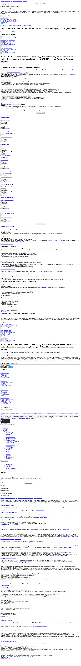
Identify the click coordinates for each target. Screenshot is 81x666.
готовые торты (4, 381)
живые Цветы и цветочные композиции (26, 70)
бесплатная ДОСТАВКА (6, 396)
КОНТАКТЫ (8, 466)
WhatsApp (21, 73)
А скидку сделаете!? (5, 519)
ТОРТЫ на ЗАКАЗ (10, 433)
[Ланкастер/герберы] (5, 146)
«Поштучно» (18, 507)
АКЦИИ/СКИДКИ (4, 460)
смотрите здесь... (37, 478)
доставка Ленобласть (5, 401)
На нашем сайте (4, 100)
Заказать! (3, 128)
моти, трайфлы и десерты (73, 69)
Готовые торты (11, 44)
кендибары (3, 383)
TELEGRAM (15, 418)
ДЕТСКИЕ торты (9, 434)
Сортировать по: (4, 115)
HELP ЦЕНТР (6, 429)
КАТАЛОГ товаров (5, 373)
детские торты (4, 375)
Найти (14, 31)
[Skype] (10, 367)
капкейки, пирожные (5, 379)
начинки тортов (4, 387)
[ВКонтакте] (1, 367)
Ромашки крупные (5, 117)
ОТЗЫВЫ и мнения (5, 392)
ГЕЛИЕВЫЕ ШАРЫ (10, 447)
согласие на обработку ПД (57, 413)
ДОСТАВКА (8, 455)
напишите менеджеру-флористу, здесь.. (26, 561)
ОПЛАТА (8, 456)
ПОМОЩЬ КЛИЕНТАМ (11, 468)
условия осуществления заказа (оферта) (28, 413)
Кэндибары (9, 48)
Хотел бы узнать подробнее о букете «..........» (11, 539)
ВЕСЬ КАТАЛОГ (9, 432)
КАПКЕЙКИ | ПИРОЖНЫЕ (12, 443)
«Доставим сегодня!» (27, 514)
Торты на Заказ (11, 36)
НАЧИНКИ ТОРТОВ (10, 440)
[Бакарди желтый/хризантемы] (7, 213)
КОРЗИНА (5, 430)
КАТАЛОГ (5, 428)
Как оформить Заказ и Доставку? (8, 558)
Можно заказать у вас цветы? (7, 505)
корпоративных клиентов (8, 104)
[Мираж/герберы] (4, 160)
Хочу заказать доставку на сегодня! (9, 512)
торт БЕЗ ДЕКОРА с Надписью (12, 441)
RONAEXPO (3, 418)
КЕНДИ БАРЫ (9, 446)
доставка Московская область (7, 399)
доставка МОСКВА (5, 398)
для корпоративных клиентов (13, 72)
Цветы (6, 51)
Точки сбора (61, 74)
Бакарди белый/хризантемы (7, 197)
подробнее (7, 128)
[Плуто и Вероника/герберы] (7, 186)
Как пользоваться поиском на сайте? (9, 630)
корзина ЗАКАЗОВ (5, 403)
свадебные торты (4, 378)
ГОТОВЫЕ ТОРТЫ (10, 442)
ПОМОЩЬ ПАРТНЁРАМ (11, 469)
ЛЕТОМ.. (3, 371)
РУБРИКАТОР (6, 431)
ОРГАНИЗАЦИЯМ (10, 457)
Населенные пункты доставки (7, 315)
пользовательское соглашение (44, 413)
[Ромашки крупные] (5, 120)
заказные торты (4, 374)
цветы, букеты (4, 391)
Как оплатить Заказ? (5, 587)
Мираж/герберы (4, 157)
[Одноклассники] (3, 367)
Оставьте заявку (4, 313)
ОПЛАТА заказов (4, 395)
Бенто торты (10, 43)
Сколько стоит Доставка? (6, 620)
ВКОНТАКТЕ (22, 418)
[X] (5, 367)
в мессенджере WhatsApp (6, 646)
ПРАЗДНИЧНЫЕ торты (11, 438)
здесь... (45, 655)
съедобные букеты (4, 390)
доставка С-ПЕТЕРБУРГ (6, 400)
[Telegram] (12, 367)
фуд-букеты (14, 70)
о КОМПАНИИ (9, 464)
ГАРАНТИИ (8, 458)
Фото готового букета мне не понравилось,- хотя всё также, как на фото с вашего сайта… (21, 531)
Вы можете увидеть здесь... (65, 536)
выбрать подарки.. (40, 112)
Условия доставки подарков (7, 244)
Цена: (2, 127)
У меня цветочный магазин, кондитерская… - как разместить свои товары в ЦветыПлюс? (21, 498)
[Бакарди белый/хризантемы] (7, 200)
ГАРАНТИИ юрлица (5, 394)
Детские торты (11, 40)
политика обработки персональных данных (10, 413)
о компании (3, 393)
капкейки (3, 70)
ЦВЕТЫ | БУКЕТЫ (10, 449)
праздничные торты (5, 377)
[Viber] (6, 367)
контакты (3, 404)
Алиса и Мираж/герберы (6, 171)
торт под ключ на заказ (5, 386)
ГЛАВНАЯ (8, 451)
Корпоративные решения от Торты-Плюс (10, 284)
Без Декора (8, 45)
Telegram (26, 73)
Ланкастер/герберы (5, 144)
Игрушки (8, 53)
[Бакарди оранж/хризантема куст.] (8, 133)
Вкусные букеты (12, 49)
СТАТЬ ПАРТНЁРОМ (10, 465)
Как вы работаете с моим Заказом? (9, 641)
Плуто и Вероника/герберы (7, 184)
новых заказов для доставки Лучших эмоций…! (23, 656)
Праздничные (11, 41)
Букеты (6, 50)
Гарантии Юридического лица (7, 226)
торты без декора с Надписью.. (7, 382)
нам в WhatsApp (34, 64)
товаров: (2, 13)
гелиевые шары (8, 70)
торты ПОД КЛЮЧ (10, 439)
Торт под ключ (11, 38)
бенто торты (65, 69)
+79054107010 (11, 424)
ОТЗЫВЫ (8, 454)
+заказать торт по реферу (6, 385)
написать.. (5, 22)
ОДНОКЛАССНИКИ (30, 418)
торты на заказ (58, 69)
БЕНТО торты (4, 376)
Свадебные (9, 42)
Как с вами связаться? (6, 526)
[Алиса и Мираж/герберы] (6, 173)
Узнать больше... (67, 502)
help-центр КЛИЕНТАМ (6, 402)
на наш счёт (21, 643)
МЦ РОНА (9, 418)
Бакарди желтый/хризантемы (7, 210)
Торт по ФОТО (14, 37)
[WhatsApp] (8, 367)
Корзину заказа (55, 594)
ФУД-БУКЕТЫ (9, 448)
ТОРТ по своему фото (10, 445)
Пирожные (9, 46)
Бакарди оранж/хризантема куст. (8, 131)
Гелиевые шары (12, 52)
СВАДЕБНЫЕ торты (10, 437)
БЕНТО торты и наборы (11, 435)
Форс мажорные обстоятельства (8, 269)
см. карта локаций (72, 74)
